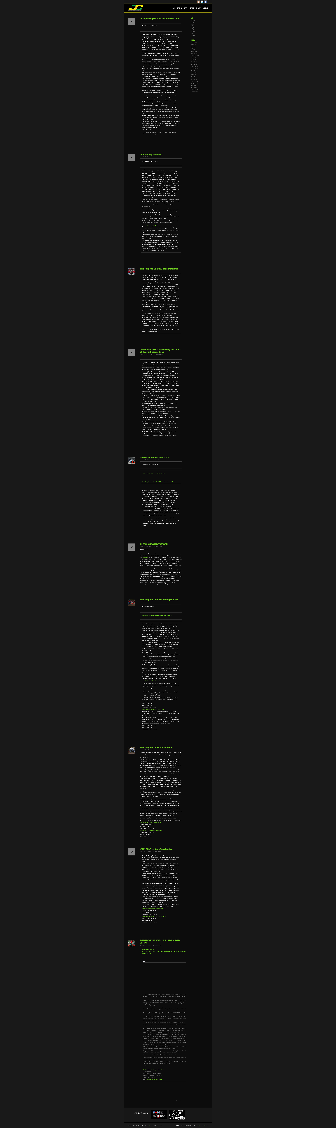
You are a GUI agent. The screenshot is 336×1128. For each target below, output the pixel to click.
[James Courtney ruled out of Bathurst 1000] (131, 460)
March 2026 (194, 51)
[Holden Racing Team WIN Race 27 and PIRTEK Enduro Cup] (131, 271)
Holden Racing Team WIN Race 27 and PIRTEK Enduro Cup (159, 268)
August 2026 (194, 42)
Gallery (192, 26)
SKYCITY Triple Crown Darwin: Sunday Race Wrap (156, 849)
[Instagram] (198, 2)
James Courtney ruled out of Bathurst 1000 (154, 457)
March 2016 (194, 65)
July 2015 (193, 74)
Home (192, 22)
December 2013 (195, 89)
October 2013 (194, 91)
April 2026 (193, 49)
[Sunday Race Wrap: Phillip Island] (131, 157)
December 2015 (195, 66)
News (153, 20)
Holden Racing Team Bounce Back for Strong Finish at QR (159, 599)
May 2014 (193, 85)
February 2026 (195, 53)
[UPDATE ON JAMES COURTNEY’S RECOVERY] (131, 547)
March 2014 (194, 87)
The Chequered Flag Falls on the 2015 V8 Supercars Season (159, 18)
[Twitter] (202, 2)
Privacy (193, 31)
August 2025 (194, 57)
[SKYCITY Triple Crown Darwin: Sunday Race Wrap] (131, 851)
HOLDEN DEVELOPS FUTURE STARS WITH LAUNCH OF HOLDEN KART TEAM (160, 941)
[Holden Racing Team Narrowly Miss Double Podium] (131, 750)
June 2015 (193, 76)
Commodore (145, 557)
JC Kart (192, 24)
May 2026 (193, 48)
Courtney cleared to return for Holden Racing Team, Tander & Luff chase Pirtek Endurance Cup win (160, 350)
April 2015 (193, 78)
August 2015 (194, 72)
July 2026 (193, 44)
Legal (192, 28)
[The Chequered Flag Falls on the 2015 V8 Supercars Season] (131, 21)
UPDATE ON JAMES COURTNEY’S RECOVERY (154, 544)
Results (193, 35)
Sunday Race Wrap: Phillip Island (150, 154)
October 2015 (194, 70)
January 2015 (194, 83)
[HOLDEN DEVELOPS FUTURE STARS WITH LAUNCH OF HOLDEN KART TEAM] (131, 943)
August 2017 (194, 59)
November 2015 (195, 68)
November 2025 (195, 55)
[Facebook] (205, 2)
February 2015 (194, 81)
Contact (193, 20)
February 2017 (194, 63)
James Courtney (160, 20)
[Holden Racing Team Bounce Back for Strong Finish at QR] (131, 602)
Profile (192, 33)
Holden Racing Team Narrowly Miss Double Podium (156, 747)
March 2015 (194, 80)
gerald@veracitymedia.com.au (154, 1079)
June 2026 (193, 46)
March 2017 (194, 61)
